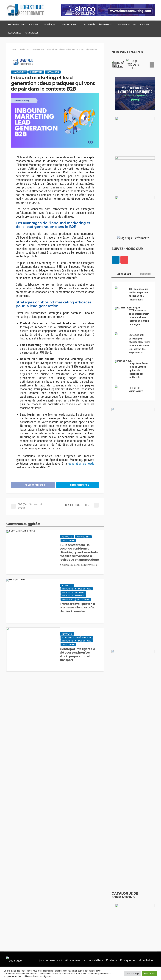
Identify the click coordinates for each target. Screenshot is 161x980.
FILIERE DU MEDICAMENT (136, 390)
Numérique (50, 24)
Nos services (31, 32)
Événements (105, 24)
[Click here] (118, 64)
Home (13, 49)
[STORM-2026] (135, 93)
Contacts (111, 960)
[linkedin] (115, 260)
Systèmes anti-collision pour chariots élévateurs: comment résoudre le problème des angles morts (139, 344)
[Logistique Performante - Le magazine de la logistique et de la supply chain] (25, 9)
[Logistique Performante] (20, 960)
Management (19, 72)
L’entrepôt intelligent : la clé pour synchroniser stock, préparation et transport (77, 654)
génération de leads (81, 463)
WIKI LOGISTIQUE (141, 24)
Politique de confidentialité (136, 960)
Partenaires (14, 32)
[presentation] (114, 65)
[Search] (152, 25)
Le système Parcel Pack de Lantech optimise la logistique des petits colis (138, 370)
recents (145, 274)
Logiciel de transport (73, 592)
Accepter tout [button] (149, 973)
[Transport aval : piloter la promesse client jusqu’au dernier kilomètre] (16, 582)
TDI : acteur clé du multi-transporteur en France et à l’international (138, 294)
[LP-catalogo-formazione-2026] (135, 920)
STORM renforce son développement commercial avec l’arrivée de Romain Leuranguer (139, 317)
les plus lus (123, 274)
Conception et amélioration (76, 637)
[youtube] (124, 260)
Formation (124, 24)
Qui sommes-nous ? (50, 960)
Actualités (89, 24)
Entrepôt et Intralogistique (23, 24)
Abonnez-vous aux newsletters (84, 960)
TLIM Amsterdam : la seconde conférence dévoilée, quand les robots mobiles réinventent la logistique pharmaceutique (79, 552)
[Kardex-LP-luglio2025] (135, 133)
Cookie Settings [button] (132, 973)
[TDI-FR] (135, 172)
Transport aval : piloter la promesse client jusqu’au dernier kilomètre (77, 607)
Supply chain (69, 24)
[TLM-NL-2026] (135, 212)
